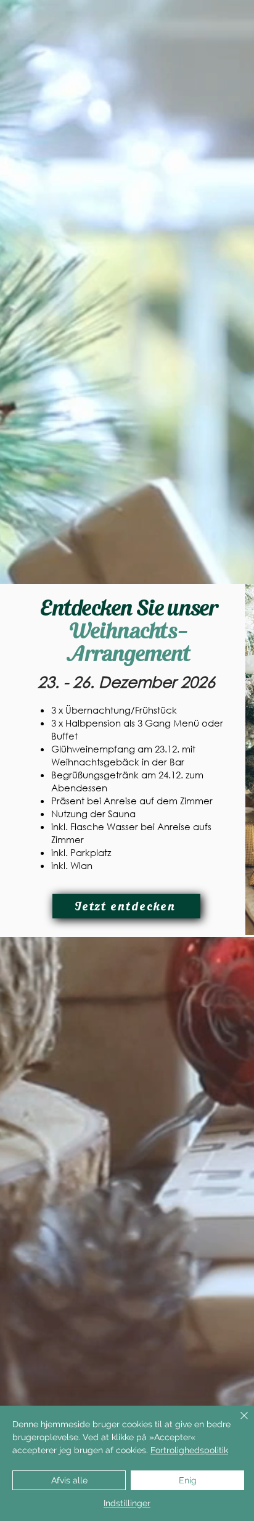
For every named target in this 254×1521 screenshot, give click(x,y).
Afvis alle (69, 1480)
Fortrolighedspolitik (189, 1450)
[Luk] (237, 1423)
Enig (188, 1480)
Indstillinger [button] (127, 1503)
